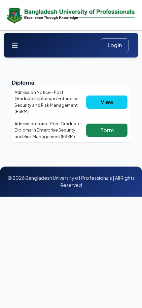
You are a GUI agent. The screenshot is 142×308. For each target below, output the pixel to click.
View (107, 101)
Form (107, 130)
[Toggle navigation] (15, 45)
